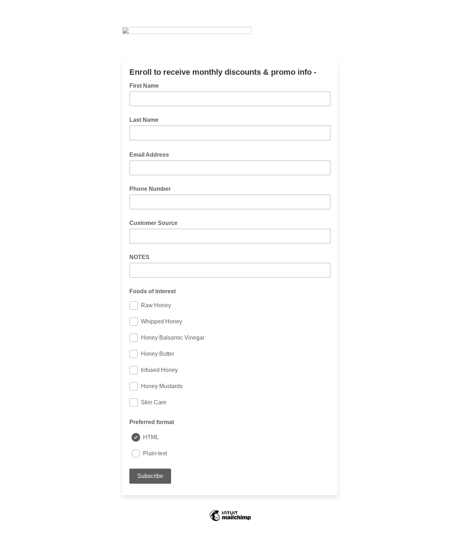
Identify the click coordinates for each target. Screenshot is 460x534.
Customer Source (153, 223)
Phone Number (150, 189)
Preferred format (151, 422)
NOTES (139, 257)
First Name (144, 86)
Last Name (143, 120)
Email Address (151, 154)
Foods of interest (152, 291)
